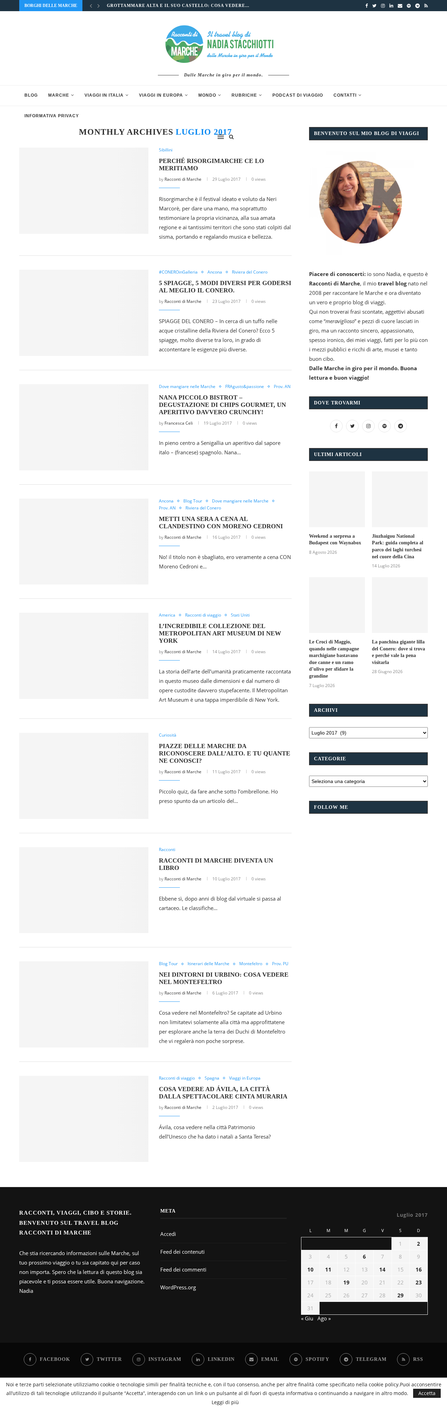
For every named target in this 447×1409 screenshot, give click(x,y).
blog (31, 95)
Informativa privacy (51, 115)
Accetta (426, 1393)
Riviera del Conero (250, 272)
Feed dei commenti (183, 1269)
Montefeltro (250, 963)
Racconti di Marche (182, 179)
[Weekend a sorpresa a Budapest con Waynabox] (337, 499)
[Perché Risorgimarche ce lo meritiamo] (83, 191)
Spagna (212, 1078)
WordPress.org (178, 1287)
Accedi (168, 1233)
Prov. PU (280, 963)
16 (419, 1269)
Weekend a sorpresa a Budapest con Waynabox (335, 540)
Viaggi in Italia (104, 95)
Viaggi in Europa (161, 95)
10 (310, 1269)
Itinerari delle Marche (208, 963)
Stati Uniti (240, 615)
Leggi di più (225, 1402)
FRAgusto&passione (244, 386)
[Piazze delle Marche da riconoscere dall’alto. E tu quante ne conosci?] (83, 776)
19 (346, 1282)
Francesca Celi (178, 423)
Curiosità (167, 735)
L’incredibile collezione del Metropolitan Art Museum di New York (220, 633)
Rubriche (244, 95)
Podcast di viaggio (297, 95)
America (167, 615)
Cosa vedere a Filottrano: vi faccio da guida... (172, 10)
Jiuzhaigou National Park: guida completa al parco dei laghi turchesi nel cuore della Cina (397, 546)
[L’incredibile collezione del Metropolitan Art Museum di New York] (83, 656)
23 (419, 1282)
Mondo (207, 95)
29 (400, 1295)
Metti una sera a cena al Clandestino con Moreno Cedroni (221, 522)
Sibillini (166, 150)
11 (328, 1269)
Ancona (214, 272)
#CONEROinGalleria (178, 272)
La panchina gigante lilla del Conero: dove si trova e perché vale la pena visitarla (398, 652)
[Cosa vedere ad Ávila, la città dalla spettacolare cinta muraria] (83, 1119)
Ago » (324, 1318)
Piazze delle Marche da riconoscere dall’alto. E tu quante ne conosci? (224, 753)
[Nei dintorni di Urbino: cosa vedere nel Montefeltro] (83, 1004)
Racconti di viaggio (203, 615)
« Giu (307, 1318)
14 (382, 1269)
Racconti (167, 849)
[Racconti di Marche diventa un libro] (83, 890)
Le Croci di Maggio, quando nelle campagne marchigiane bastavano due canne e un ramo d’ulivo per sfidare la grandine (334, 659)
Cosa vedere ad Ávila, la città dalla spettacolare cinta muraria (223, 1093)
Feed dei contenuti (182, 1251)
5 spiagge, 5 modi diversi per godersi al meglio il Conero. (225, 286)
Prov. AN (282, 386)
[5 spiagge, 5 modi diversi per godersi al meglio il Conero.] (83, 313)
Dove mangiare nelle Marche (187, 386)
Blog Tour (192, 501)
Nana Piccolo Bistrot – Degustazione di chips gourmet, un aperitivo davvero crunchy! (222, 405)
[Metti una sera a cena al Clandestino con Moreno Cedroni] (83, 542)
